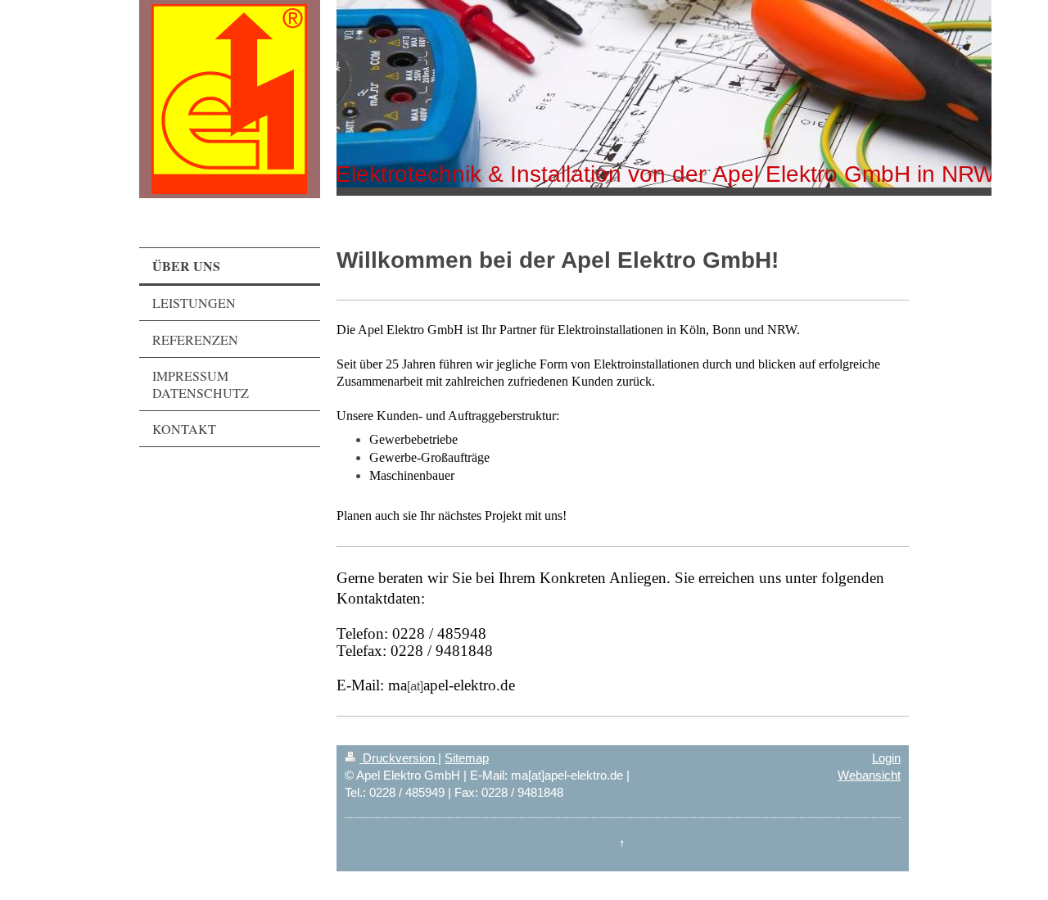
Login (886, 758)
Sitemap (467, 758)
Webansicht (869, 775)
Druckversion (398, 758)
